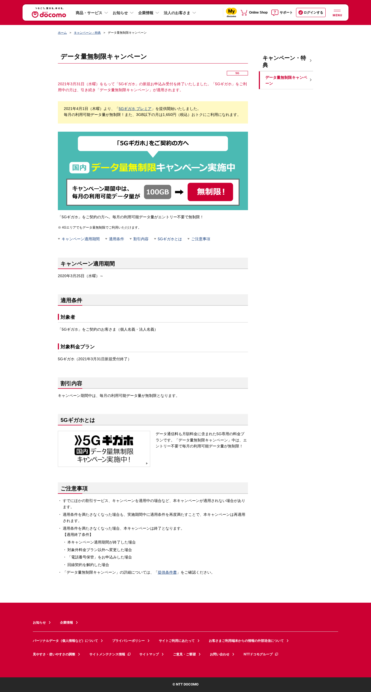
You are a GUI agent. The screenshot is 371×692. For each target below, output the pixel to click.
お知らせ (120, 13)
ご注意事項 (200, 239)
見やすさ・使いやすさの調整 (54, 654)
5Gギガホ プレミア (135, 108)
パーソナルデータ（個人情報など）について (65, 641)
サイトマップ (149, 654)
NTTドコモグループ (258, 654)
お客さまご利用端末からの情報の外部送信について (246, 641)
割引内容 (141, 239)
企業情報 (145, 13)
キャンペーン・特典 (87, 32)
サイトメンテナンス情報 (107, 654)
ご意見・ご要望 (184, 654)
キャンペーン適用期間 (81, 239)
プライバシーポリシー (128, 641)
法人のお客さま (177, 13)
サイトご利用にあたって (177, 641)
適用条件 (116, 239)
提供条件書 (167, 572)
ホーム (62, 32)
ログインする (313, 12)
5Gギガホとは (170, 239)
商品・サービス (89, 13)
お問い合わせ (219, 654)
